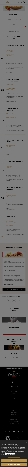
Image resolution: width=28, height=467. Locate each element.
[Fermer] (26, 442)
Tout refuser (14, 460)
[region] (14, 453)
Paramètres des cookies (14, 457)
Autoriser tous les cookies (14, 464)
